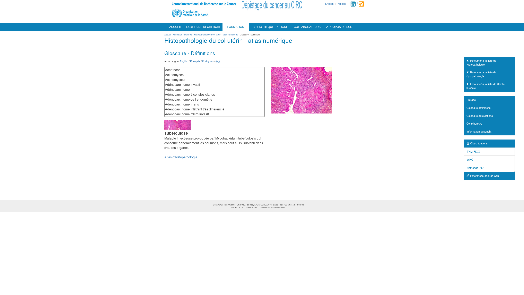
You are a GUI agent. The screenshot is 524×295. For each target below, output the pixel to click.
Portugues (208, 61)
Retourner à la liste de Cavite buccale (485, 86)
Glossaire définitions (478, 108)
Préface (471, 100)
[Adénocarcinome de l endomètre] (214, 99)
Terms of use (251, 207)
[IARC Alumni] (353, 4)
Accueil (175, 26)
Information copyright (478, 131)
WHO (470, 159)
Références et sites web (484, 176)
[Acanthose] (214, 69)
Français (341, 3)
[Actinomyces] (214, 74)
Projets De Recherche (202, 26)
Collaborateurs (307, 26)
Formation (235, 26)
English (329, 3)
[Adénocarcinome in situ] (214, 104)
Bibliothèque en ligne (270, 26)
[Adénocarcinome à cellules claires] (214, 94)
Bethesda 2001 (476, 168)
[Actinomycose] (214, 79)
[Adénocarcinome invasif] (214, 84)
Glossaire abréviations (479, 116)
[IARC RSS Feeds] (361, 4)
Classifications (479, 143)
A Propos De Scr (339, 26)
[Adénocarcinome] (214, 89)
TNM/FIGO (473, 151)
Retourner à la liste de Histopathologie (481, 62)
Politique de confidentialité (273, 207)
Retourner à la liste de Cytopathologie (481, 74)
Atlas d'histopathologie (180, 157)
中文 (218, 61)
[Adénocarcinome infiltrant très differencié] (214, 109)
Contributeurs (474, 123)
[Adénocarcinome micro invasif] (214, 114)
